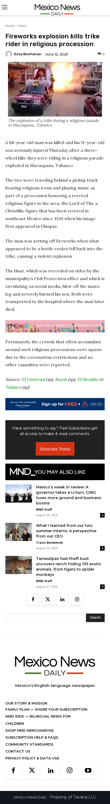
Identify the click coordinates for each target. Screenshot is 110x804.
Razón (61, 379)
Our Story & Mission (26, 703)
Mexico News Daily (30, 797)
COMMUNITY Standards (29, 744)
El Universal (33, 379)
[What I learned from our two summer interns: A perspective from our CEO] (18, 532)
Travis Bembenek (49, 542)
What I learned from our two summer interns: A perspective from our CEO (66, 531)
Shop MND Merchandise (29, 730)
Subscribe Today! (55, 449)
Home (10, 25)
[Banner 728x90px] (55, 326)
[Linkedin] (62, 600)
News (22, 25)
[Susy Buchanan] (9, 54)
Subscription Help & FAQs (31, 737)
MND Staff (44, 509)
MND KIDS (15, 716)
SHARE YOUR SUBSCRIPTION (60, 709)
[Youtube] (88, 771)
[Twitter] (48, 600)
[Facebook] (33, 600)
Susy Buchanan (28, 54)
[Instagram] (77, 600)
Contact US (17, 751)
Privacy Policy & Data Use (32, 758)
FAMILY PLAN (17, 709)
